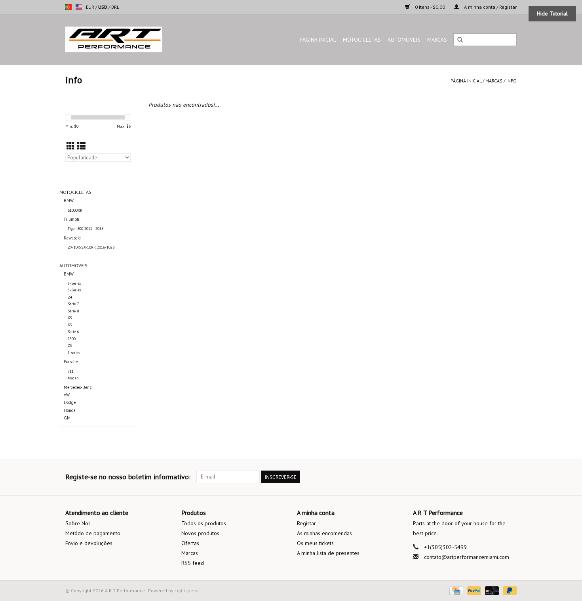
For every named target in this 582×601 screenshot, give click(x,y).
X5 (70, 317)
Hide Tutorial (552, 13)
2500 (72, 338)
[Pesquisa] (460, 40)
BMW (69, 200)
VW (67, 395)
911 (71, 371)
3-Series (74, 283)
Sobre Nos (78, 523)
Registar (306, 523)
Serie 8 (73, 311)
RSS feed (192, 563)
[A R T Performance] (134, 39)
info (511, 81)
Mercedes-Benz (78, 387)
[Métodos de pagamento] (455, 590)
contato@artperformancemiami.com (466, 557)
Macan (73, 378)
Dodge (70, 402)
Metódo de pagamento (92, 533)
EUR (90, 7)
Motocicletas (362, 39)
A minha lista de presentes (328, 553)
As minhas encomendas (324, 533)
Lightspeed (187, 590)
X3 (70, 324)
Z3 (70, 345)
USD (103, 7)
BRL (115, 7)
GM (67, 418)
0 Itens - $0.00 (430, 7)
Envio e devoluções (88, 543)
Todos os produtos (203, 523)
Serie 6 (73, 331)
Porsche (71, 361)
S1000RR (75, 210)
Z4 (70, 297)
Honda (70, 410)
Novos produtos (200, 533)
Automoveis (404, 39)
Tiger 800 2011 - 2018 (85, 228)
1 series (74, 352)
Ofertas (190, 543)
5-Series (74, 290)
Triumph (71, 219)
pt (68, 7)
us (79, 7)
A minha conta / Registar (490, 7)
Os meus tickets (315, 543)
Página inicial (318, 39)
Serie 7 (73, 303)
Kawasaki (72, 238)
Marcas (437, 39)
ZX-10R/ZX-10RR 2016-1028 (91, 247)
